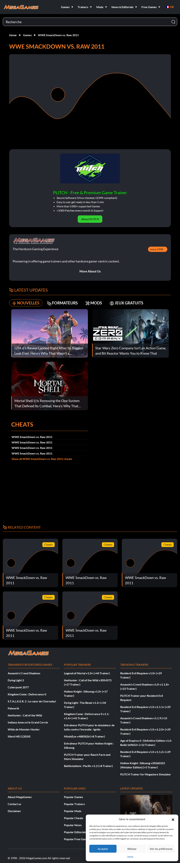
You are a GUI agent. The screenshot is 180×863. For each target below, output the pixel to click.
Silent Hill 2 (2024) (19, 736)
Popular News (73, 825)
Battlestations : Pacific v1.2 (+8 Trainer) (88, 766)
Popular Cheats (73, 818)
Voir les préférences (161, 848)
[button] (173, 819)
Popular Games (73, 797)
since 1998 (156, 249)
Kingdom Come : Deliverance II (27, 694)
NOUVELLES (28, 303)
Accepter (103, 848)
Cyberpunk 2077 (18, 687)
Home (13, 35)
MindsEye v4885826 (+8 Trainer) (84, 736)
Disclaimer (14, 811)
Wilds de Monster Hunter (24, 729)
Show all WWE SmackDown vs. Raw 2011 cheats (42, 458)
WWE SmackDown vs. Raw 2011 (58, 35)
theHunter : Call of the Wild (25, 715)
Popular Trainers (74, 804)
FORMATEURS (65, 303)
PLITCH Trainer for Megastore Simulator (145, 774)
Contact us (14, 804)
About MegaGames (20, 797)
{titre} (130, 856)
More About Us (90, 271)
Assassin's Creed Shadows (24, 673)
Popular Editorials (75, 832)
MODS (96, 303)
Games (27, 35)
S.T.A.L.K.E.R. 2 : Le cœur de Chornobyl (32, 701)
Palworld (13, 708)
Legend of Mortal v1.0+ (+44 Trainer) (87, 673)
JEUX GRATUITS (129, 303)
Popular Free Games (76, 839)
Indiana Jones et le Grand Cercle (28, 722)
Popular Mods (72, 811)
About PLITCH (90, 219)
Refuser (132, 848)
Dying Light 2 (16, 680)
